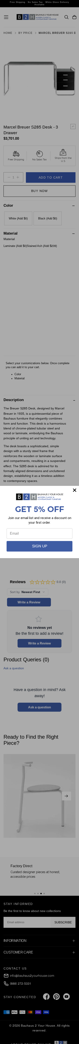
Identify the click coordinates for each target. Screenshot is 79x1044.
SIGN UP (39, 546)
